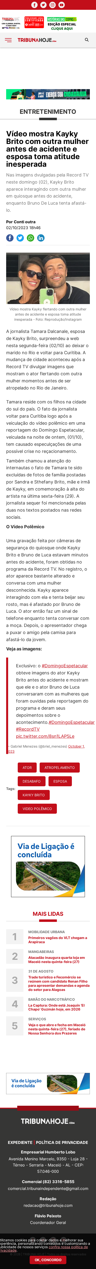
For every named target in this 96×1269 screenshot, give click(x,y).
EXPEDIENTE (20, 1142)
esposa (60, 781)
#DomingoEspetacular (65, 665)
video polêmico (37, 809)
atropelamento (60, 767)
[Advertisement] (48, 68)
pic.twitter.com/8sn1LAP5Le (45, 736)
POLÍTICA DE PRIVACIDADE (62, 1142)
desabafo (32, 781)
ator (27, 767)
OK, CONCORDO (48, 1260)
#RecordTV (28, 729)
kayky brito (34, 795)
